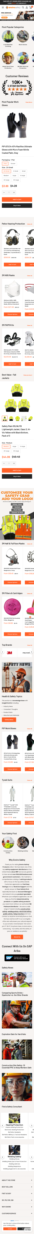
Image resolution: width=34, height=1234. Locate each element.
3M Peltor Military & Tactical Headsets (14, 1135)
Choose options (12, 314)
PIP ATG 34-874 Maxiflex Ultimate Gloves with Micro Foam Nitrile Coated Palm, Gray (12, 756)
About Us (17, 937)
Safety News (9, 720)
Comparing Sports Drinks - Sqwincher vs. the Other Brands (15, 994)
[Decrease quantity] (4, 192)
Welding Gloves (14, 1159)
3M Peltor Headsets (14, 1132)
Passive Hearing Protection (14, 1127)
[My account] (27, 7)
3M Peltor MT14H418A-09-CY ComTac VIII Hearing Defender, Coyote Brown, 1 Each (12, 251)
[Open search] (23, 7)
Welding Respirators (14, 1166)
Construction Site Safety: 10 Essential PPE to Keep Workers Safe (16, 1066)
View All (29, 645)
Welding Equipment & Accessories (14, 1169)
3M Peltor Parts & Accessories (14, 1137)
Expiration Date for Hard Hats (14, 1034)
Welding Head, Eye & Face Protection (14, 1161)
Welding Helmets (14, 1164)
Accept (10, 1229)
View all (29, 224)
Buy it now (17, 205)
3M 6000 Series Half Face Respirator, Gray (12, 569)
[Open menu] (3, 7)
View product (27, 375)
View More (29, 102)
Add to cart (17, 199)
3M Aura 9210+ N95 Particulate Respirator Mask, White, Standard (11, 302)
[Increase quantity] (14, 192)
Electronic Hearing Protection (14, 1130)
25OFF (14, 3)
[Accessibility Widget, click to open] (30, 617)
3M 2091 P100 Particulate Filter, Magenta (12, 619)
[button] (31, 652)
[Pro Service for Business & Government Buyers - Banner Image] (17, 12)
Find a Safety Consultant (12, 1106)
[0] (30, 7)
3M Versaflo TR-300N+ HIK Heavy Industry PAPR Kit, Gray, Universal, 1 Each (12, 352)
